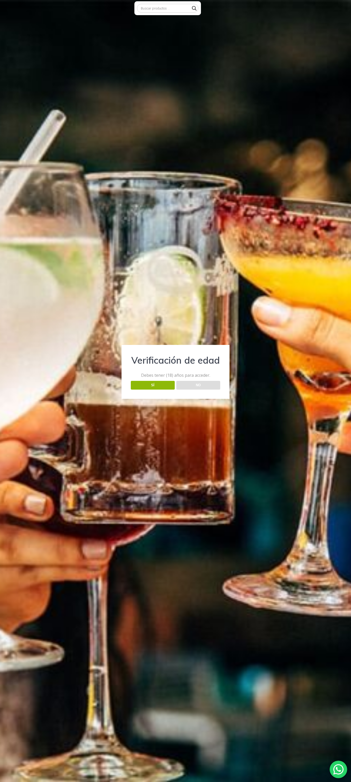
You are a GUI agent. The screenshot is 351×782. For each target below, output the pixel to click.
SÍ (152, 385)
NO (198, 385)
